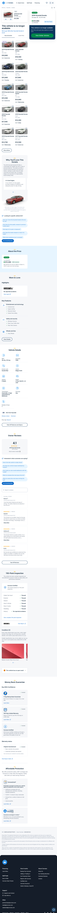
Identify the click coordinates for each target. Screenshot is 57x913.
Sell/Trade (29, 2)
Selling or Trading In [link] (25, 873)
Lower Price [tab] (21, 35)
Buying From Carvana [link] (25, 871)
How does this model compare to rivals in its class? (13, 233)
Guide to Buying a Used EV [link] (27, 886)
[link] (7, 719)
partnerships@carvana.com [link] (9, 902)
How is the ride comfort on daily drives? (12, 462)
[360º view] (6, 19)
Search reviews (9, 490)
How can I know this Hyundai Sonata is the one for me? (14, 220)
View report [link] (6, 294)
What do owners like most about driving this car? (13, 479)
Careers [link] (40, 878)
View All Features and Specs (15, 425)
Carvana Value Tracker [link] (7, 881)
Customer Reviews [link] (43, 876)
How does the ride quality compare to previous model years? (14, 225)
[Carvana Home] (4, 862)
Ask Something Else (8, 240)
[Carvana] (7, 3)
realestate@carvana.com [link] (8, 907)
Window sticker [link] (5, 416)
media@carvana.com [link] (7, 905)
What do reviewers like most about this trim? (13, 475)
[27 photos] (11, 19)
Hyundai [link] (8, 7)
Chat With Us (7, 895)
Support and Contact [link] (9, 893)
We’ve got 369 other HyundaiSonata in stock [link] (13, 31)
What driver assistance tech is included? (12, 237)
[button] (46, 3)
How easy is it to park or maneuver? (11, 229)
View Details (7, 339)
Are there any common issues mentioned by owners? (13, 466)
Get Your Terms (48, 21)
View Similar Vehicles (42, 35)
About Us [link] (40, 871)
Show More (7, 150)
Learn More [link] (5, 871)
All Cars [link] (3, 7)
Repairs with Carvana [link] (25, 878)
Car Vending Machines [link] (43, 873)
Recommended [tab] (8, 35)
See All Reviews (14, 562)
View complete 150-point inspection (12, 617)
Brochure (13, 416)
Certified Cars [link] (23, 881)
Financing (37, 2)
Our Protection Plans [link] (25, 876)
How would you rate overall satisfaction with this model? (14, 471)
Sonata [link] (13, 7)
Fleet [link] (8, 419)
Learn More (6, 703)
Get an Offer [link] (5, 878)
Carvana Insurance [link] (25, 883)
